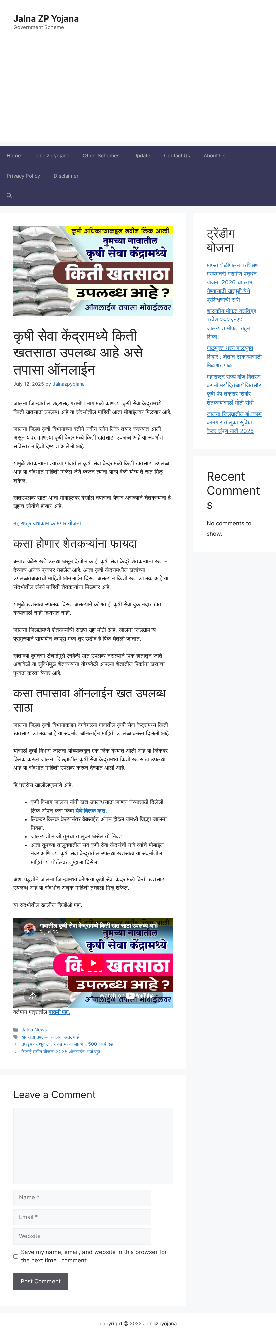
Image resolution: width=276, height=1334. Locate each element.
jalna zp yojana (51, 155)
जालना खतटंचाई (65, 1037)
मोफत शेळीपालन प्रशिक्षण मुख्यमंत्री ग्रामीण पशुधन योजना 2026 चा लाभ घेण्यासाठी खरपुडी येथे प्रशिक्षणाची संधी (232, 282)
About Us (215, 155)
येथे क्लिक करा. (91, 810)
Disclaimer (66, 176)
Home (14, 155)
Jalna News (34, 1029)
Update (141, 155)
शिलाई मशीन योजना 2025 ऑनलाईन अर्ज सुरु (60, 1051)
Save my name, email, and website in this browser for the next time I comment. (94, 1256)
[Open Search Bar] (9, 196)
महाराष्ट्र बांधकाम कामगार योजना (47, 523)
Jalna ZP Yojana (46, 18)
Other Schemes (101, 155)
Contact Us (177, 155)
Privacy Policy (23, 176)
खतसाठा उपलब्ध (34, 1037)
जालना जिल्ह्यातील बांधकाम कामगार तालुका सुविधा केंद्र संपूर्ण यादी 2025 (234, 422)
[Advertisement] (138, 95)
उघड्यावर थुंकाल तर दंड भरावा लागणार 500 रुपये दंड (67, 1044)
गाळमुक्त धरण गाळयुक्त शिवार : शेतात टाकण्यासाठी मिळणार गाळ (234, 357)
